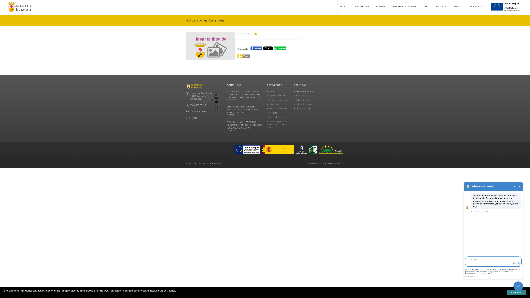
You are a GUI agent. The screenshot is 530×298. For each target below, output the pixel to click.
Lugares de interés (277, 95)
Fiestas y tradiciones (278, 100)
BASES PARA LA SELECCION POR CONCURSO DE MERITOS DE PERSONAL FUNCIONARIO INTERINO (245, 125)
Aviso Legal (300, 95)
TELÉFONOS (440, 6)
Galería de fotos (276, 117)
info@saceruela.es (198, 111)
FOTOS (425, 6)
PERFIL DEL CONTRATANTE (404, 6)
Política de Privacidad (305, 100)
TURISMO (380, 6)
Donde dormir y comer (279, 104)
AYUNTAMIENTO (361, 6)
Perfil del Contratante (278, 108)
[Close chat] (518, 286)
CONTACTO (457, 6)
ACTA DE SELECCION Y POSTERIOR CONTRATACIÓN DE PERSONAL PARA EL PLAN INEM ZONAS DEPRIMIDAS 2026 (245, 94)
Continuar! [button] (516, 292)
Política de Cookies (304, 104)
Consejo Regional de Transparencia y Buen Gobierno (277, 124)
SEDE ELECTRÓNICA (476, 6)
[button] (4, 294)
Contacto (273, 112)
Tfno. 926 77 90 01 (198, 105)
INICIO (343, 6)
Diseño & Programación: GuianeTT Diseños (325, 163)
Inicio (271, 91)
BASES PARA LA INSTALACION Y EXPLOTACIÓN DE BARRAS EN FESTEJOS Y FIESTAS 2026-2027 (245, 109)
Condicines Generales (305, 108)
